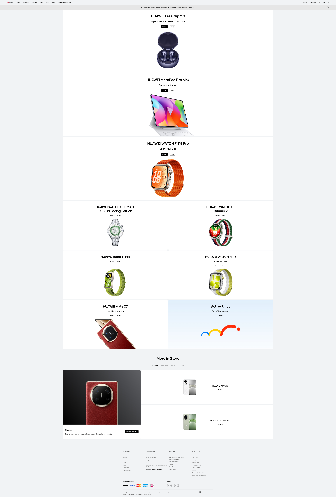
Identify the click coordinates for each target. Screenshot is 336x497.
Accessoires (126, 467)
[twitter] (171, 485)
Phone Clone (172, 467)
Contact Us (195, 457)
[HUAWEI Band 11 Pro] (115, 274)
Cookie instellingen (165, 492)
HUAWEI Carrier (196, 467)
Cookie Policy (155, 492)
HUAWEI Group (195, 462)
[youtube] (175, 485)
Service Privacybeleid (174, 461)
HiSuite (171, 464)
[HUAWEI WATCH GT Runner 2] (220, 225)
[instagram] (178, 485)
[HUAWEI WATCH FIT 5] (220, 274)
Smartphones (126, 455)
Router (124, 465)
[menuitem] (133, 455)
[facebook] (168, 485)
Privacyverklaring (146, 492)
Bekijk (190, 7)
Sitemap (125, 492)
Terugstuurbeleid (150, 460)
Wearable (125, 457)
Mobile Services (126, 470)
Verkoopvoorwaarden (151, 455)
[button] (320, 2)
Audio (124, 462)
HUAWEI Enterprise (196, 465)
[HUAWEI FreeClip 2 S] (168, 41)
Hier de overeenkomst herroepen (154, 469)
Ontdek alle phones (131, 432)
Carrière (194, 470)
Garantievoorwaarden (174, 455)
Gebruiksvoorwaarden (134, 492)
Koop (172, 27)
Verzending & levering (151, 457)
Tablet (124, 460)
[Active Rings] (220, 324)
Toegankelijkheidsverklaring (199, 475)
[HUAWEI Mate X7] (115, 324)
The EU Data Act (173, 469)
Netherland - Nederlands (207, 492)
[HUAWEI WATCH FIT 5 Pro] (168, 168)
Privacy (194, 460)
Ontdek (164, 27)
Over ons (194, 455)
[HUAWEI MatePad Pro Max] (168, 104)
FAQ (147, 462)
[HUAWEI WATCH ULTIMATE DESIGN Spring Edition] (115, 225)
